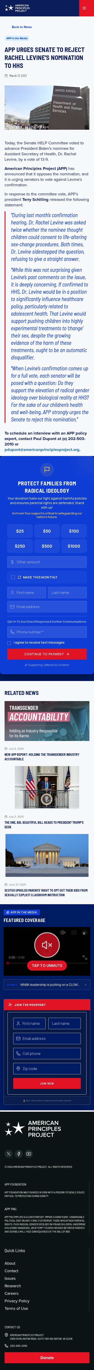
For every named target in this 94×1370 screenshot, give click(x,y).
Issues (10, 1278)
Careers (11, 1293)
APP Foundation (15, 1184)
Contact (11, 1271)
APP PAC (11, 1209)
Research (13, 1286)
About (10, 1263)
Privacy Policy (17, 1301)
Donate (47, 1358)
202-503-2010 (18, 1346)
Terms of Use (16, 1308)
